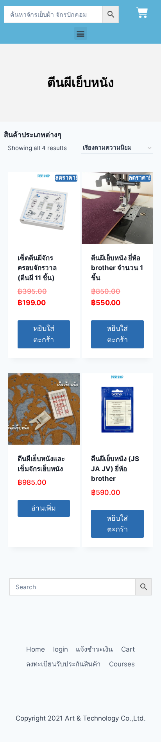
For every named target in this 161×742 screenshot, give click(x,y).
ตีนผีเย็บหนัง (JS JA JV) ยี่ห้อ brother (115, 468)
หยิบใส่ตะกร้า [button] (43, 334)
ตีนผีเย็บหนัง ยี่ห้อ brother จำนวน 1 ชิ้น (117, 268)
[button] (80, 33)
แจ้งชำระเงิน (94, 649)
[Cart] (142, 12)
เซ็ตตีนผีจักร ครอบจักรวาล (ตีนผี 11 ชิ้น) (37, 268)
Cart (128, 649)
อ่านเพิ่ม (43, 508)
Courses (122, 664)
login (60, 649)
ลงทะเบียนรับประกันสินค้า (63, 664)
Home (35, 649)
